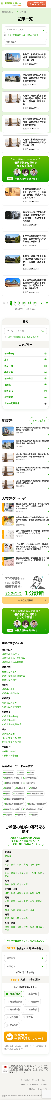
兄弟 (23, 35)
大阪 (7, 901)
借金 (8, 793)
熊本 (26, 927)
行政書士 (22, 815)
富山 (26, 893)
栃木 (40, 873)
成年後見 (22, 788)
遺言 (6, 360)
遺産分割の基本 (9, 672)
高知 (19, 918)
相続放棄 (8, 372)
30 (34, 303)
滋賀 (26, 901)
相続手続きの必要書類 (12, 662)
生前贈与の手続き (10, 755)
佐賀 (13, 927)
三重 (26, 884)
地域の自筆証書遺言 (14, 804)
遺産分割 (8, 366)
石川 (32, 893)
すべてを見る (39, 420)
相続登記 (8, 378)
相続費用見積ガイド (9, 12)
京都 (19, 901)
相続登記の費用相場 (11, 707)
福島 (38, 864)
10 (23, 303)
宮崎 (32, 927)
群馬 (7, 876)
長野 (13, 893)
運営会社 (44, 1084)
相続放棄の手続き (10, 716)
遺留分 (9, 788)
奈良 (32, 901)
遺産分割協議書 (14, 35)
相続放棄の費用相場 (11, 724)
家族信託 (8, 391)
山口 (32, 910)
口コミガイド (42, 1089)
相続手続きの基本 (10, 654)
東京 (7, 873)
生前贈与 (8, 397)
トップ (20, 1080)
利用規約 (27, 1080)
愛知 (7, 884)
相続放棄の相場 (36, 793)
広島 (13, 910)
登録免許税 (30, 783)
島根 (26, 910)
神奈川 (14, 873)
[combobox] (25, 958)
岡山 (7, 910)
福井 (38, 893)
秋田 (19, 864)
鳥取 (19, 910)
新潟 (19, 893)
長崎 (19, 927)
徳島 (26, 918)
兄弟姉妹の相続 (12, 778)
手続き (29, 35)
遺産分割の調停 (9, 680)
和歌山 (39, 901)
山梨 (7, 893)
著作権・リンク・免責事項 (30, 1084)
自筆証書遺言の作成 (11, 742)
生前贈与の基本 (9, 751)
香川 (13, 918)
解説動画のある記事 (34, 809)
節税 (22, 772)
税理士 (35, 815)
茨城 (34, 873)
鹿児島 (39, 927)
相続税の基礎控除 (10, 693)
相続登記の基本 (9, 703)
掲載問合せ (32, 1089)
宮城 (26, 864)
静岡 (13, 884)
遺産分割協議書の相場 (15, 799)
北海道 (8, 856)
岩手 (13, 864)
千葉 (21, 873)
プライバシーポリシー (39, 1080)
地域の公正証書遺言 (37, 804)
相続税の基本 (8, 689)
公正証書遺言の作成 (11, 738)
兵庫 (13, 901)
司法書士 (20, 793)
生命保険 (9, 772)
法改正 (35, 35)
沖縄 (7, 930)
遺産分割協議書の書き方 (13, 676)
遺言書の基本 (8, 734)
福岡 (7, 927)
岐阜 (19, 884)
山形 (32, 864)
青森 (7, 864)
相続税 (7, 385)
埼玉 (28, 873)
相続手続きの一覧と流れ (13, 658)
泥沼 (32, 772)
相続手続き (9, 353)
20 (29, 303)
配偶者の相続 (31, 778)
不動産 (35, 788)
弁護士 (9, 815)
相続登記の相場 (12, 809)
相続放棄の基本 (9, 720)
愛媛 (7, 918)
